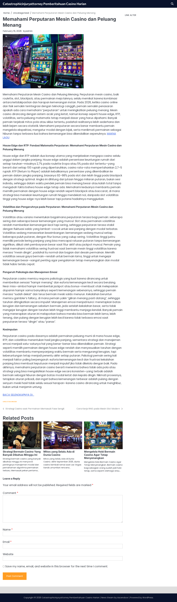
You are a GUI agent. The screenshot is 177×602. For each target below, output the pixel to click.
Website (8, 554)
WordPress (147, 597)
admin (29, 31)
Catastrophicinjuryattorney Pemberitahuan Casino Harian (44, 4)
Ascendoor (122, 597)
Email (7, 542)
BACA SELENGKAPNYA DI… (18, 395)
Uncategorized (10, 401)
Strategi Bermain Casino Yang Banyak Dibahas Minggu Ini (22, 453)
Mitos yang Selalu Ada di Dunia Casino (59, 453)
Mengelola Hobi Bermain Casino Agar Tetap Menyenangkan (99, 455)
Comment (10, 493)
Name (8, 530)
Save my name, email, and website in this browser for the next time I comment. (56, 566)
